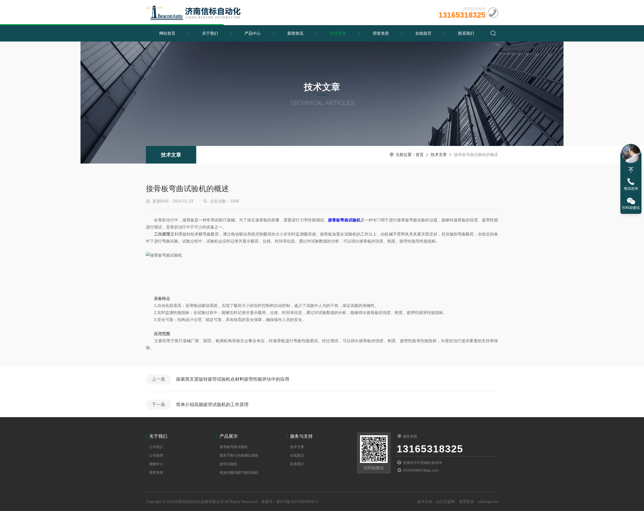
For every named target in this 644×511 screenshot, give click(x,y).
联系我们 (466, 33)
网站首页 (167, 33)
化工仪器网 (445, 501)
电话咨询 (631, 188)
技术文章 (338, 33)
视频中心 (156, 464)
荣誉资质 (381, 33)
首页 (420, 154)
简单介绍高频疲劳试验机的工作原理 (212, 404)
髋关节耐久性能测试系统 (239, 455)
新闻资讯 (295, 33)
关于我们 (210, 33)
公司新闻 (156, 455)
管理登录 (466, 501)
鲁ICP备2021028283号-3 (296, 501)
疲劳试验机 (228, 464)
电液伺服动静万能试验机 (239, 472)
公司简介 (156, 447)
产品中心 (253, 33)
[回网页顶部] (631, 170)
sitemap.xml (488, 501)
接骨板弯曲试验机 (234, 447)
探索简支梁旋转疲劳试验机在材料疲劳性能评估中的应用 (232, 379)
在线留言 (423, 33)
